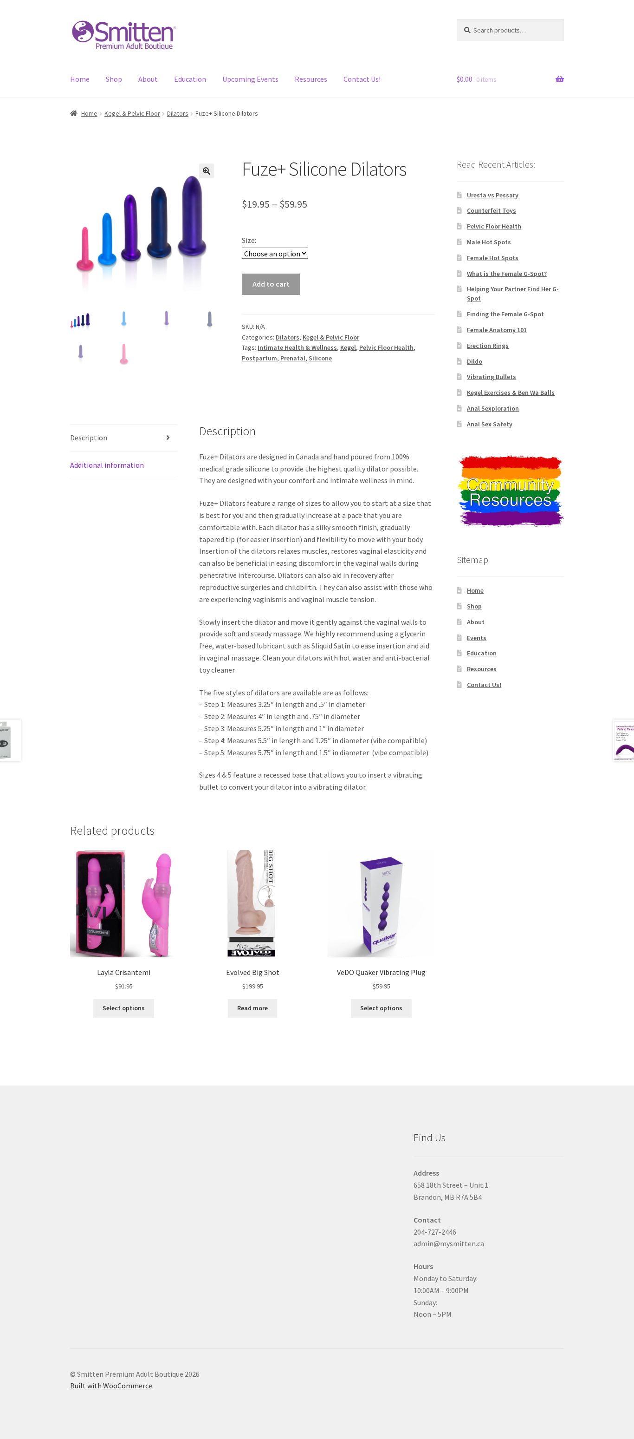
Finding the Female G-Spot (505, 314)
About (148, 79)
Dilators (177, 113)
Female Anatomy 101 (497, 330)
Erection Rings (488, 345)
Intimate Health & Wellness (297, 347)
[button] (206, 171)
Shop (114, 79)
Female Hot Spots (492, 258)
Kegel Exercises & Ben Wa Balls (511, 392)
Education (190, 79)
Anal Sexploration (493, 408)
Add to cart (271, 283)
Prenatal (292, 358)
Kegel (348, 347)
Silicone (320, 358)
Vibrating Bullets (491, 377)
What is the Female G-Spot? (507, 273)
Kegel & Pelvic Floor (132, 113)
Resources (311, 79)
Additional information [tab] (107, 465)
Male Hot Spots (489, 242)
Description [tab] (88, 437)
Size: (249, 240)
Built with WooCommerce (111, 1385)
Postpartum (259, 358)
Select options (124, 1008)
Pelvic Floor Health (386, 347)
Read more (252, 1008)
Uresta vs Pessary (492, 195)
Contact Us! (362, 79)
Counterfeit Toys (491, 210)
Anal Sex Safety (489, 424)
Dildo (474, 361)
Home (80, 79)
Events (476, 638)
